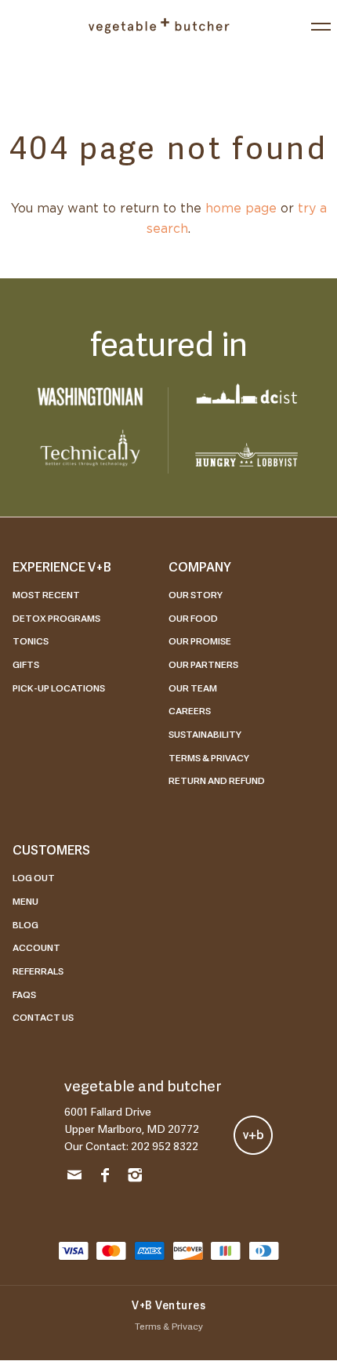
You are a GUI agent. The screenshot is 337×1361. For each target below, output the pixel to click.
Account (36, 947)
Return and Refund (216, 780)
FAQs (24, 994)
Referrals (38, 971)
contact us (43, 1017)
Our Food (193, 618)
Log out (34, 877)
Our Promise (199, 640)
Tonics (31, 640)
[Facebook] (105, 1177)
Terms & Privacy (208, 757)
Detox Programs (56, 618)
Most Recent (46, 594)
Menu (25, 901)
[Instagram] (135, 1177)
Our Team (192, 687)
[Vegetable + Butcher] (158, 26)
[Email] (74, 1177)
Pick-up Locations (59, 687)
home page (241, 208)
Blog (25, 924)
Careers (189, 710)
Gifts (26, 664)
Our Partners (203, 664)
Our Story (195, 594)
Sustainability (204, 734)
